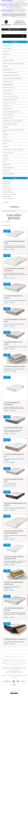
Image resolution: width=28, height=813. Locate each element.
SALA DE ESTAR (6, 164)
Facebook (6, 202)
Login (3, 32)
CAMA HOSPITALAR (7, 140)
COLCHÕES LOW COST (8, 152)
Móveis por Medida (7, 187)
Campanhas (11, 659)
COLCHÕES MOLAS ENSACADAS (10, 111)
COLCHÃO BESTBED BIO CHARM (14, 366)
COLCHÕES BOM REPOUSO (9, 87)
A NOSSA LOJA (6, 54)
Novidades (21, 664)
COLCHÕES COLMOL (7, 81)
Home (4, 211)
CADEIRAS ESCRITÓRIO (8, 167)
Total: (24, 32)
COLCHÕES (5, 66)
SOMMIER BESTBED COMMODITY (15, 639)
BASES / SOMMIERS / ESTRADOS (10, 124)
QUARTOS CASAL (7, 170)
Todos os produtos (7, 45)
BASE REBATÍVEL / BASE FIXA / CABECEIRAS (12, 121)
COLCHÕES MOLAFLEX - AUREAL (10, 72)
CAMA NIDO (5, 155)
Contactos (24, 659)
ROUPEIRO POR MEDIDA (8, 173)
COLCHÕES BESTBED (8, 84)
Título (8, 221)
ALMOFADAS (6, 134)
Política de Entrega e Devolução (9, 194)
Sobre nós (6, 659)
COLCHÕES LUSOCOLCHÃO (9, 102)
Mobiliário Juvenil (6, 183)
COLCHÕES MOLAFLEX (8, 69)
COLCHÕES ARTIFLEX (7, 90)
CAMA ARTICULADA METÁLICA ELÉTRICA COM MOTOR (13, 131)
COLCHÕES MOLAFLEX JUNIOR (10, 99)
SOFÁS (4, 161)
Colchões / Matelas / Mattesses (7, 660)
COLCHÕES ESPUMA (7, 108)
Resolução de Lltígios (7, 196)
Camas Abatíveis (6, 185)
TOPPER (4, 137)
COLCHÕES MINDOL (7, 93)
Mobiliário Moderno (7, 181)
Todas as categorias (7, 48)
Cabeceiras (23, 660)
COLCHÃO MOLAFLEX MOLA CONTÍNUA (12, 78)
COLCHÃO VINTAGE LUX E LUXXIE (10, 96)
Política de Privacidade (8, 192)
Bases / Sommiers (17, 660)
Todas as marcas (6, 51)
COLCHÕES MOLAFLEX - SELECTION (11, 75)
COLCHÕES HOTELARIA (8, 114)
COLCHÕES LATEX (7, 105)
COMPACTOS (6, 146)
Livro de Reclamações (14, 664)
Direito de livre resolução (8, 198)
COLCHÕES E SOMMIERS (8, 60)
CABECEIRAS (6, 127)
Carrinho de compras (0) (14, 29)
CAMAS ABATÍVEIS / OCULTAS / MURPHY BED (13, 149)
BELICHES (5, 143)
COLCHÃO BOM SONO (8, 118)
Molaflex (15, 661)
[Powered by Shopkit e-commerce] (14, 693)
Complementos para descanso (7, 661)
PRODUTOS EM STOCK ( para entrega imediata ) (13, 63)
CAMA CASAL (6, 158)
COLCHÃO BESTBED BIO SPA (13, 427)
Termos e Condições (7, 189)
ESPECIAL (5, 57)
